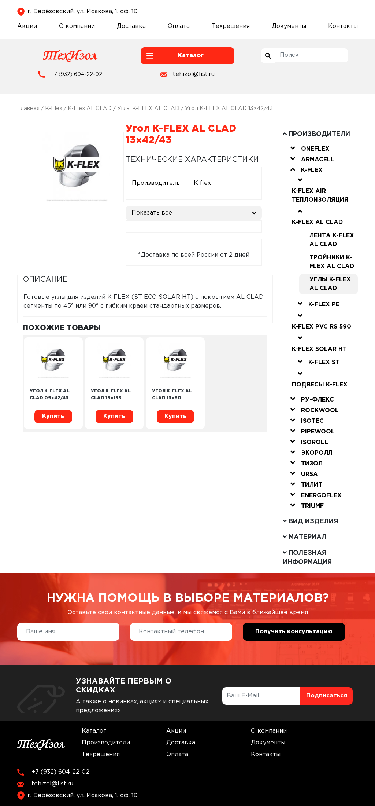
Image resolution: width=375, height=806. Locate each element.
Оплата (179, 26)
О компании (77, 26)
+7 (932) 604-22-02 (76, 74)
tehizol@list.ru (194, 74)
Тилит (311, 485)
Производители (106, 742)
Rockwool (320, 410)
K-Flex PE (323, 304)
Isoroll (314, 442)
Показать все (151, 213)
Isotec (312, 421)
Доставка (131, 26)
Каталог (94, 731)
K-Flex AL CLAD (90, 108)
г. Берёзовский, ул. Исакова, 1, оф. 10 (82, 11)
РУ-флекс (317, 400)
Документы (289, 26)
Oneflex (315, 149)
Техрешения (231, 26)
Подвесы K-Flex (320, 385)
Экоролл (317, 453)
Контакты (343, 26)
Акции (27, 26)
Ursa (309, 474)
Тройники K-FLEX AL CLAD (331, 262)
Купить (53, 416)
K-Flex (53, 108)
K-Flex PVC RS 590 (321, 327)
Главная (28, 108)
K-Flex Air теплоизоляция (320, 195)
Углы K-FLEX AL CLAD (148, 108)
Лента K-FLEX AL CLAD (331, 240)
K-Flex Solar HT (319, 349)
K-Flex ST (323, 362)
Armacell (317, 159)
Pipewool (318, 432)
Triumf (312, 506)
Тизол (312, 463)
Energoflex (321, 495)
